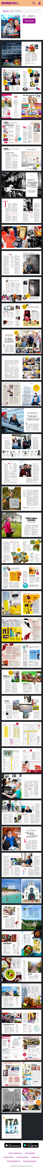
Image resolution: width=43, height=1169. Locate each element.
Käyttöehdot (8, 1157)
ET (12, 11)
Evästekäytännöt (13, 1161)
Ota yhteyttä (30, 1153)
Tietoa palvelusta (15, 1153)
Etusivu (6, 11)
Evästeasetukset (29, 1161)
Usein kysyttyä (22, 1157)
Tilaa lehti (29, 20)
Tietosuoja (35, 1157)
